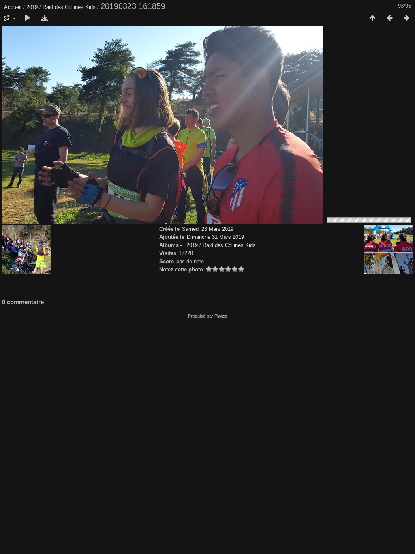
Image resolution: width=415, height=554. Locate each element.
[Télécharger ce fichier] (44, 18)
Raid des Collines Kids (69, 7)
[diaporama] (27, 18)
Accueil (12, 7)
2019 (32, 7)
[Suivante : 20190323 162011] (406, 18)
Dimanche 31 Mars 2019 (215, 237)
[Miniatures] (372, 18)
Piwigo (220, 316)
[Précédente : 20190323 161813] (389, 18)
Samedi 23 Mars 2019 (207, 229)
